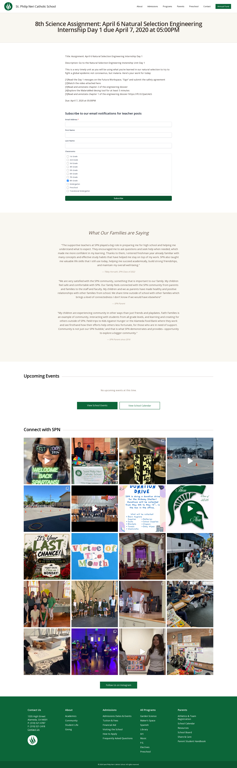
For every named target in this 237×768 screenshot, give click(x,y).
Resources (183, 727)
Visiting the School (113, 729)
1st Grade (74, 156)
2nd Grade (74, 160)
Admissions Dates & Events (117, 716)
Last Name (70, 141)
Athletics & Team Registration (187, 717)
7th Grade (74, 177)
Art (142, 733)
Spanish (144, 724)
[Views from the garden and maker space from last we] (47, 651)
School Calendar (186, 723)
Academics (70, 716)
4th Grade (74, 167)
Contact (207, 6)
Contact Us (34, 729)
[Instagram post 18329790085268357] (190, 461)
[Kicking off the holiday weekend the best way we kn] (47, 508)
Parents (180, 6)
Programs (167, 6)
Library (144, 729)
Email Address (72, 119)
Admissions (152, 6)
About (139, 6)
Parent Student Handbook (192, 741)
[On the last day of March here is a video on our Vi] (94, 556)
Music (143, 738)
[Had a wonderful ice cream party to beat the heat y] (47, 604)
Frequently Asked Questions (118, 738)
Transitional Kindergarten (80, 191)
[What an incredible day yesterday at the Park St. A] (94, 461)
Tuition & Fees (110, 720)
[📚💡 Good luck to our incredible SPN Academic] (94, 604)
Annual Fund (223, 6)
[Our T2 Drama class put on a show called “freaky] (142, 604)
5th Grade (74, 170)
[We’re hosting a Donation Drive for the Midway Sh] (142, 508)
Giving (68, 729)
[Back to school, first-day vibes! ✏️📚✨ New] (47, 461)
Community (71, 720)
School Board (185, 732)
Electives (144, 747)
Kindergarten (75, 184)
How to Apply (110, 733)
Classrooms (70, 151)
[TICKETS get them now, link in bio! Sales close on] (47, 556)
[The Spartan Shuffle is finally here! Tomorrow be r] (142, 651)
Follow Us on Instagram (118, 685)
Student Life (71, 724)
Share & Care (184, 736)
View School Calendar (139, 405)
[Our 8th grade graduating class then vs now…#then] (190, 508)
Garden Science (148, 716)
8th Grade (74, 180)
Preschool (193, 6)
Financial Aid (109, 724)
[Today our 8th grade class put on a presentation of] (142, 556)
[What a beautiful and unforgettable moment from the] (94, 508)
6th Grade (74, 174)
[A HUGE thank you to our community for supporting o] (94, 651)
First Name (70, 130)
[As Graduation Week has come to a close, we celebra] (142, 461)
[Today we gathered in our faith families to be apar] (190, 604)
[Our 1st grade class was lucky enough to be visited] (190, 651)
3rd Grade (74, 163)
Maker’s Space (147, 720)
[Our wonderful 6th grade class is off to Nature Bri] (190, 556)
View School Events (97, 405)
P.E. (142, 742)
